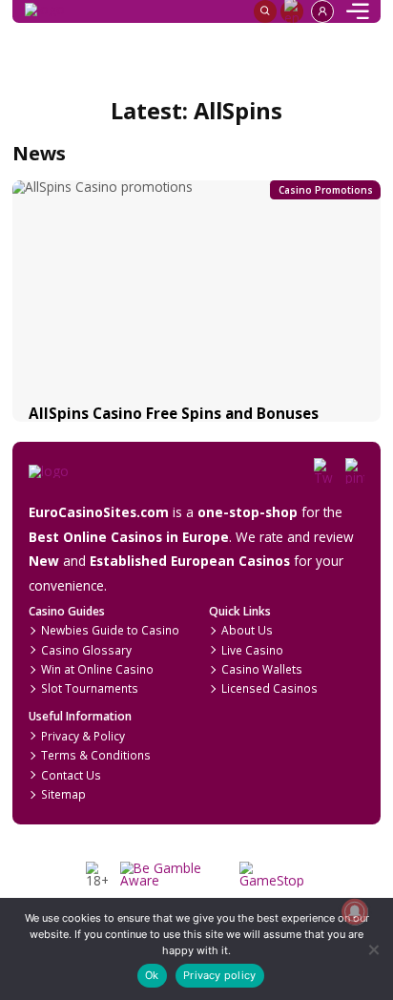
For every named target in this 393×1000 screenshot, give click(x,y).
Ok (151, 975)
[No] (372, 949)
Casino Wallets (261, 669)
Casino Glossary (86, 649)
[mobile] (357, 11)
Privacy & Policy (83, 735)
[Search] (265, 11)
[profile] (322, 11)
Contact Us (71, 774)
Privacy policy (219, 975)
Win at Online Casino (97, 669)
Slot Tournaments (89, 688)
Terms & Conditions (96, 754)
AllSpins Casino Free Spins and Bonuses (174, 413)
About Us (247, 629)
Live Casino (252, 649)
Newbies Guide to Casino (110, 629)
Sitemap (63, 794)
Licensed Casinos (269, 688)
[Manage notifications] (354, 912)
